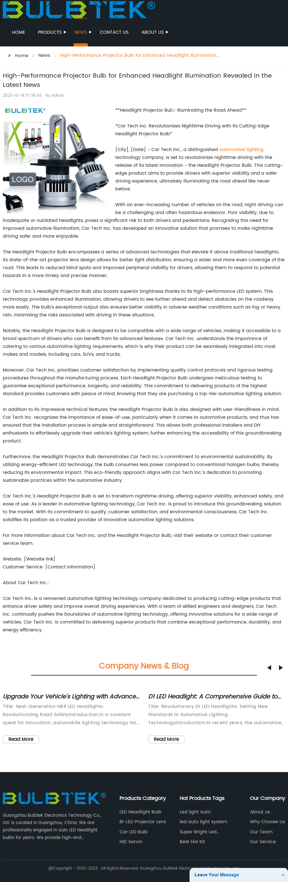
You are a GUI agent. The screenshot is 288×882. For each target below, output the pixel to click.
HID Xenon (131, 841)
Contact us (114, 32)
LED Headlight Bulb (140, 812)
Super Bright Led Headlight (198, 832)
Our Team (261, 832)
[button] (269, 667)
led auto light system (203, 821)
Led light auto (195, 812)
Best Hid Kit (192, 841)
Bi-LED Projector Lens (143, 821)
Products (50, 32)
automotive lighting (241, 149)
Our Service (263, 841)
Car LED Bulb (134, 832)
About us (152, 32)
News (81, 32)
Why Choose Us (267, 821)
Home (18, 32)
